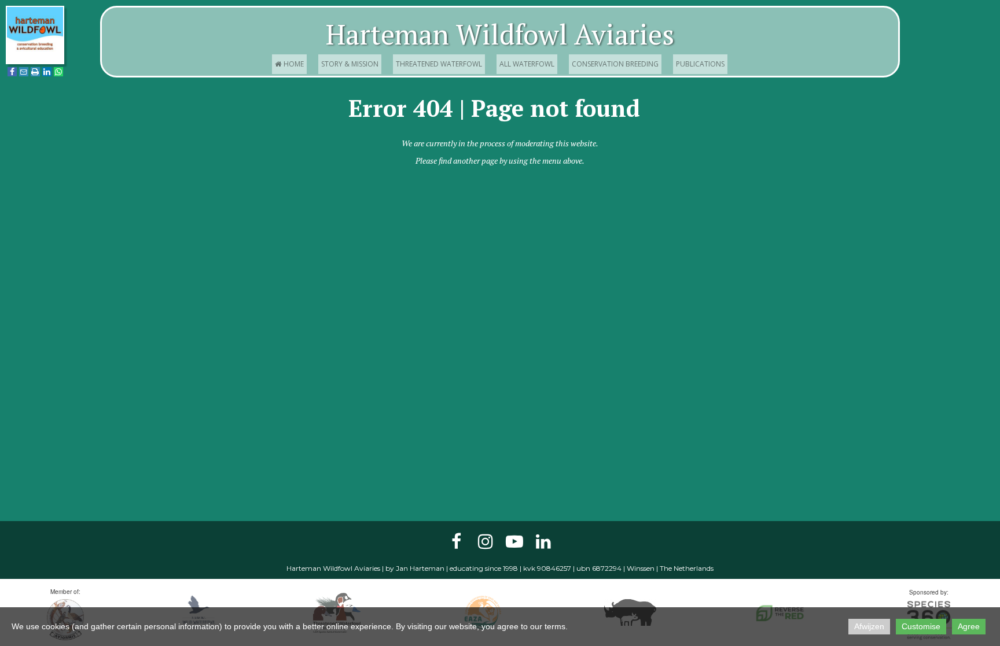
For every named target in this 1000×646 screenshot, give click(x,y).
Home (289, 64)
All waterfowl (526, 64)
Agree (969, 626)
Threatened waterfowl (439, 64)
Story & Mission (349, 64)
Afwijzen (869, 626)
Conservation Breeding (615, 64)
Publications (700, 64)
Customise (921, 626)
